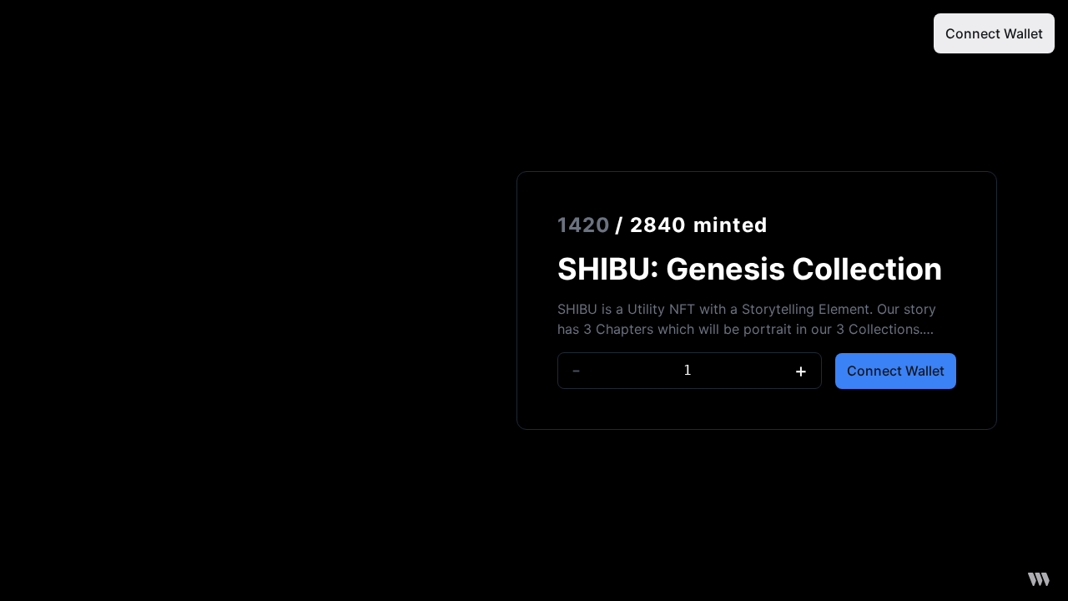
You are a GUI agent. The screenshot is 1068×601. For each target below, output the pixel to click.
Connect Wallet (994, 33)
